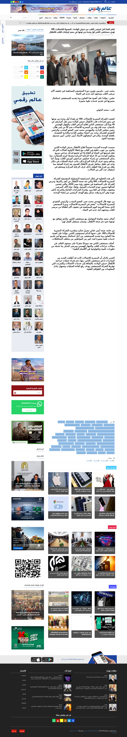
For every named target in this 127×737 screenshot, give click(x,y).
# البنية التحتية (81, 434)
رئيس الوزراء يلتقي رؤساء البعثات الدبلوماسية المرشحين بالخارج (59, 549)
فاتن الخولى (39, 190)
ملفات (96, 17)
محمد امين (17, 318)
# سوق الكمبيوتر (60, 434)
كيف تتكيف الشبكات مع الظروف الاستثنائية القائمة (82, 633)
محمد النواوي (16, 205)
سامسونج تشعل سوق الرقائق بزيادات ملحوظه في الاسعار (83, 490)
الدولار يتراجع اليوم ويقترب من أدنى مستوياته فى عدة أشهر (82, 573)
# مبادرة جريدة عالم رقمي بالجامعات (106, 434)
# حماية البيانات (72, 440)
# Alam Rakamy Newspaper (72, 425)
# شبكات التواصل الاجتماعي (107, 446)
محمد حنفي (28, 205)
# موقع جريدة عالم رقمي (80, 431)
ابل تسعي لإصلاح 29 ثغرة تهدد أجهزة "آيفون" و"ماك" (59, 490)
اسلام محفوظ (16, 262)
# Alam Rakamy (68, 431)
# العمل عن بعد (90, 450)
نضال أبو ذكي (28, 332)
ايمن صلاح (39, 205)
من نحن (14, 731)
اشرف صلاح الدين (39, 346)
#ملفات (24, 680)
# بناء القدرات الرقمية (97, 425)
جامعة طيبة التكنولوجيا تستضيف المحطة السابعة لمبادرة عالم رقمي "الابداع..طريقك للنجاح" (28, 614)
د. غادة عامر (39, 218)
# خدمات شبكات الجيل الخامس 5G (91, 446)
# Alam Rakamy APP (97, 437)
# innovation (72, 437)
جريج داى (38, 332)
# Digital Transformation (84, 437)
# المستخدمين (99, 450)
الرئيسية (111, 17)
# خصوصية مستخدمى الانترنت (66, 443)
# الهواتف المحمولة (70, 434)
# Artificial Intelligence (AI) (59, 437)
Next (42, 476)
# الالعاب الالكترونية (91, 434)
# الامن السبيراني (80, 450)
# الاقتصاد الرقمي (80, 443)
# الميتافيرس (102, 453)
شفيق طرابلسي (16, 291)
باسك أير (16, 277)
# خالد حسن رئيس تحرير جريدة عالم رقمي (105, 428)
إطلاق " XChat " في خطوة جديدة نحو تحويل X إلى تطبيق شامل (81, 609)
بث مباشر (48, 17)
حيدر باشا (38, 290)
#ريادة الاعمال (66, 446)
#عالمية (24, 694)
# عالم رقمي (61, 422)
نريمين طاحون (39, 318)
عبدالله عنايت (38, 305)
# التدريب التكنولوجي (109, 425)
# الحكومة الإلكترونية (54, 450)
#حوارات (24, 708)
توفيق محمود (39, 262)
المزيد (40, 17)
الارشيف (3, 40)
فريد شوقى (28, 190)
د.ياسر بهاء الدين (16, 191)
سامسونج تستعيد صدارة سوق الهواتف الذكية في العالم (106, 609)
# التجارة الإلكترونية (90, 443)
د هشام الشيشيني (27, 263)
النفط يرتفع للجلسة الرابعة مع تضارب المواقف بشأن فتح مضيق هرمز (105, 574)
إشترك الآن (29, 410)
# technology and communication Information (89, 440)
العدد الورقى (3, 28)
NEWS (62, 17)
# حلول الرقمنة (70, 422)
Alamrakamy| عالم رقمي (91, 730)
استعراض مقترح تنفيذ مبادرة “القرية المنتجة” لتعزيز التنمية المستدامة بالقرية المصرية (83, 550)
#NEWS (24, 703)
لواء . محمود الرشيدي (16, 219)
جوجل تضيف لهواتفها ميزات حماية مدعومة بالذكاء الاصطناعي (59, 514)
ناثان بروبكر (28, 277)
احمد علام (38, 277)
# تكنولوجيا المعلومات (102, 422)
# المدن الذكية (110, 453)
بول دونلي (28, 305)
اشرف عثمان (27, 249)
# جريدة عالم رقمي (86, 425)
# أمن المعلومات (81, 453)
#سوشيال (23, 689)
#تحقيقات (23, 675)
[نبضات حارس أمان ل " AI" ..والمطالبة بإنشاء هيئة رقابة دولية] (27, 45)
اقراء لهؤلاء (38, 175)
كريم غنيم (16, 249)
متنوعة (69, 17)
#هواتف (24, 685)
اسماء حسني (39, 234)
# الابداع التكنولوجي (56, 446)
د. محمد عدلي (27, 234)
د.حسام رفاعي (16, 332)
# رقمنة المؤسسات (92, 453)
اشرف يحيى (16, 305)
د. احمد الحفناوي (16, 235)
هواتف (89, 17)
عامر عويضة (28, 318)
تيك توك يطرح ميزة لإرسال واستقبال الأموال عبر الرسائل (106, 514)
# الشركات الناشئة (76, 446)
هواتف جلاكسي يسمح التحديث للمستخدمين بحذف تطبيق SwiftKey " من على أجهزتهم (82, 515)
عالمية (75, 17)
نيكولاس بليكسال (27, 291)
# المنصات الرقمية (109, 450)
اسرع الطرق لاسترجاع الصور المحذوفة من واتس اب (106, 633)
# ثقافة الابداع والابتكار (109, 440)
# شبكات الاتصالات (90, 422)
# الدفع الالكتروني (62, 440)
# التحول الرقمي (79, 422)
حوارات (55, 17)
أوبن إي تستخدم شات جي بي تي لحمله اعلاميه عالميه (59, 573)
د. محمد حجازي (39, 249)
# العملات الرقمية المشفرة (68, 450)
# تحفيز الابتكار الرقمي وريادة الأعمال (106, 443)
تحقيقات (103, 17)
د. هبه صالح (27, 218)
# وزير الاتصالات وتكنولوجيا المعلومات (84, 428)
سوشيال (82, 17)
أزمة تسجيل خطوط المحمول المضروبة (97, 677)
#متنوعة (24, 699)
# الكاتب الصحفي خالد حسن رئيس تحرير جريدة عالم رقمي (101, 431)
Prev (12, 476)
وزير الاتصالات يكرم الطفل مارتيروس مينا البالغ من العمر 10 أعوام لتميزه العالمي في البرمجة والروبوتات (90, 697)
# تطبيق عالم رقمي (109, 437)
